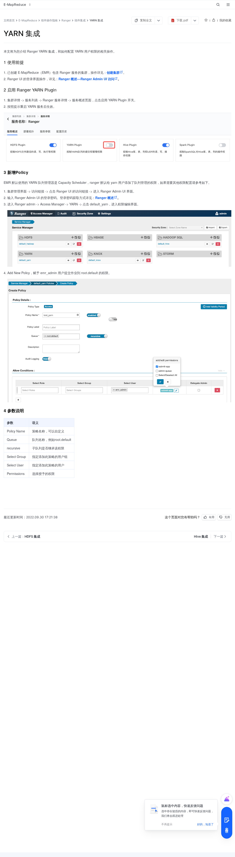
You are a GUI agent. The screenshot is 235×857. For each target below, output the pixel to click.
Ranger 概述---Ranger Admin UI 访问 (86, 79)
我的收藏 (225, 20)
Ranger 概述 (104, 197)
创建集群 (113, 72)
